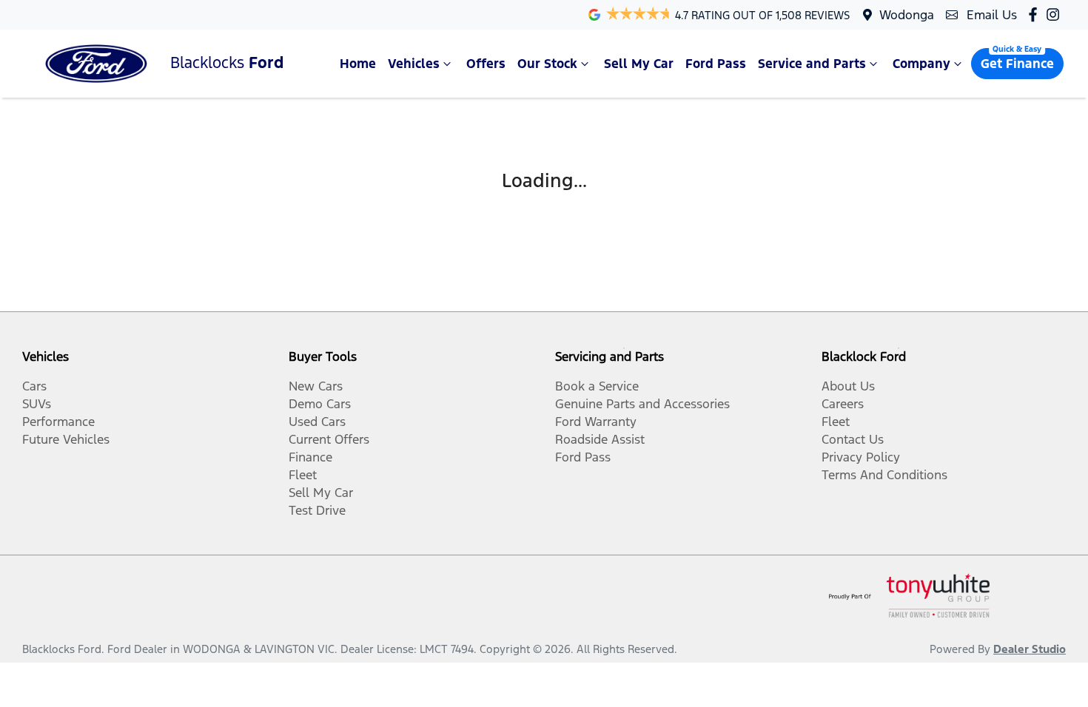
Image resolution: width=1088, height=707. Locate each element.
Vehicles (414, 63)
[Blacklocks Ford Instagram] (1056, 14)
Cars (34, 386)
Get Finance (1017, 63)
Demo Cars (320, 404)
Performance (58, 421)
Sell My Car (639, 63)
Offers (486, 63)
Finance (310, 457)
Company (921, 63)
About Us (848, 386)
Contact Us (853, 439)
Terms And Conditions (884, 475)
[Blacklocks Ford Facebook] (1036, 14)
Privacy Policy (861, 457)
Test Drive (317, 510)
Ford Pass (715, 63)
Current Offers (329, 439)
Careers (843, 404)
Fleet (303, 475)
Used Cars (317, 421)
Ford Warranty (596, 421)
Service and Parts (812, 63)
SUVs (36, 404)
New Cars (316, 386)
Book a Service (597, 386)
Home (358, 63)
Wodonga (906, 15)
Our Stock (547, 63)
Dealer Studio (1029, 649)
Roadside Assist (600, 439)
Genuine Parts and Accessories (642, 404)
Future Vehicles (66, 439)
